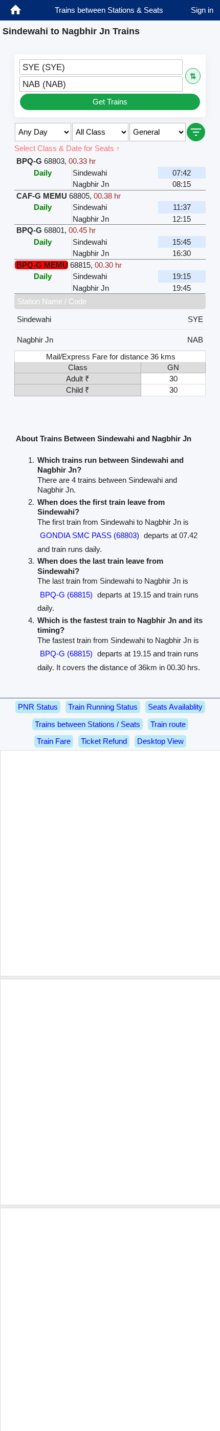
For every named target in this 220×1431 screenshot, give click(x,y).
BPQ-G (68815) (66, 594)
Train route (168, 724)
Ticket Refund (104, 741)
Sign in (202, 10)
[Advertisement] (110, 863)
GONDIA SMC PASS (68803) (89, 535)
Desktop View (160, 741)
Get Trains (110, 101)
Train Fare (54, 741)
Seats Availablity (175, 706)
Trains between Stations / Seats (87, 724)
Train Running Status (103, 706)
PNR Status (38, 706)
